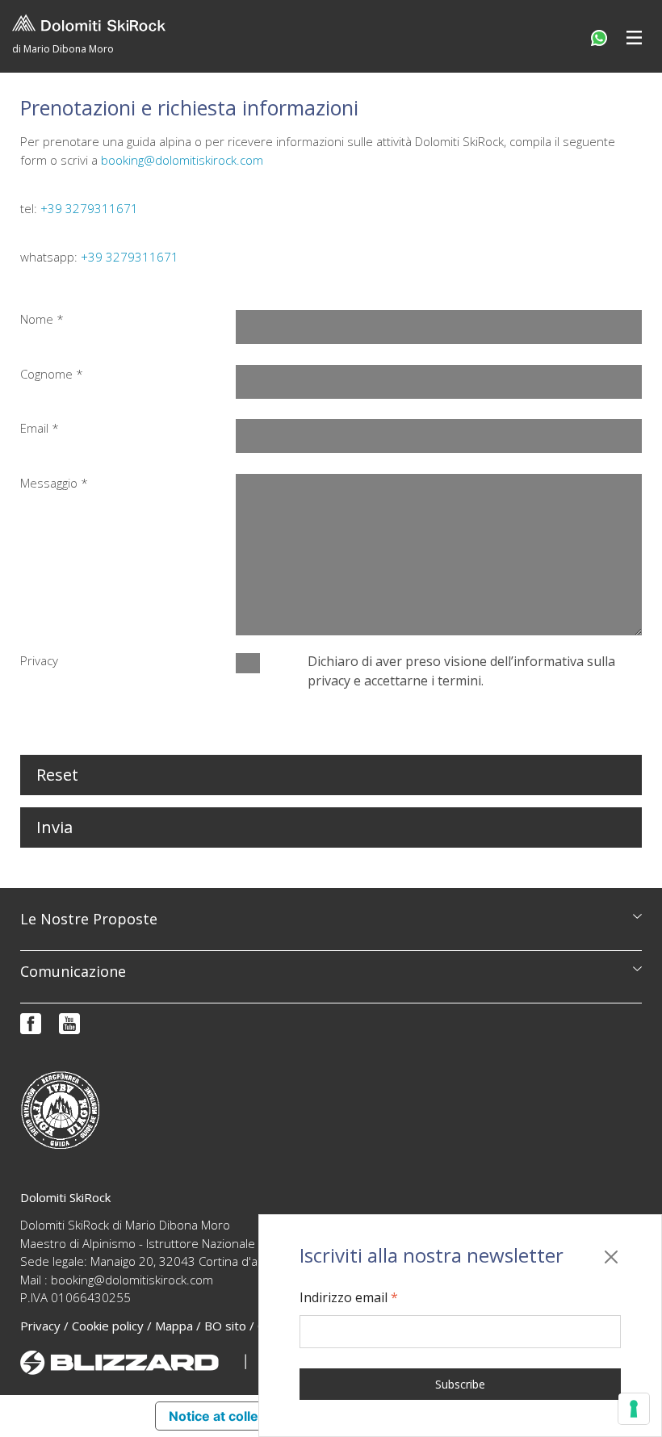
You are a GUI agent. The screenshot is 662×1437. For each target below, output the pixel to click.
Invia (54, 827)
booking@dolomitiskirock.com (182, 160)
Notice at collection (229, 1416)
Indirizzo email (349, 1297)
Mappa (174, 1326)
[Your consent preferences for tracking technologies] (633, 1408)
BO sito (225, 1326)
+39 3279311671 (89, 208)
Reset (57, 775)
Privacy (40, 1326)
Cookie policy (108, 1326)
